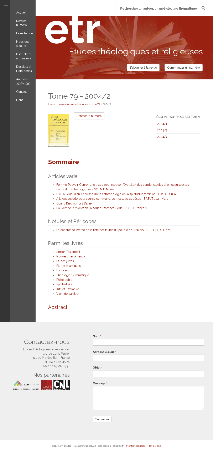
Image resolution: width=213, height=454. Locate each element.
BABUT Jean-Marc (156, 198)
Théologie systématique (72, 275)
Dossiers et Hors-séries (24, 69)
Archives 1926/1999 (23, 81)
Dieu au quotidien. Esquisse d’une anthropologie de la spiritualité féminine (105, 194)
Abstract (57, 307)
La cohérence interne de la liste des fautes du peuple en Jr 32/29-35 (102, 230)
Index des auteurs (22, 44)
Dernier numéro (21, 23)
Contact (21, 91)
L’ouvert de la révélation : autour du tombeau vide (89, 208)
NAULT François (136, 208)
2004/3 (162, 130)
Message (100, 383)
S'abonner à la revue (143, 67)
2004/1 (162, 123)
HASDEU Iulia (167, 194)
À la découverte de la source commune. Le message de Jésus (98, 198)
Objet (97, 367)
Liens (19, 100)
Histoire (61, 270)
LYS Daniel (85, 203)
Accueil (21, 12)
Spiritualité (63, 284)
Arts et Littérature (67, 289)
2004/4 (162, 136)
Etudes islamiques (68, 265)
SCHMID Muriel (104, 189)
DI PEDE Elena (161, 230)
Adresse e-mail (104, 352)
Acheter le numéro (89, 116)
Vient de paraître (67, 293)
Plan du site (154, 445)
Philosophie (64, 279)
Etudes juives (65, 261)
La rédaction (24, 33)
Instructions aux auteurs (24, 56)
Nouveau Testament (69, 256)
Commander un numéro (183, 67)
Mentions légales (135, 445)
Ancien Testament (68, 251)
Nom (97, 336)
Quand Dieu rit (66, 203)
